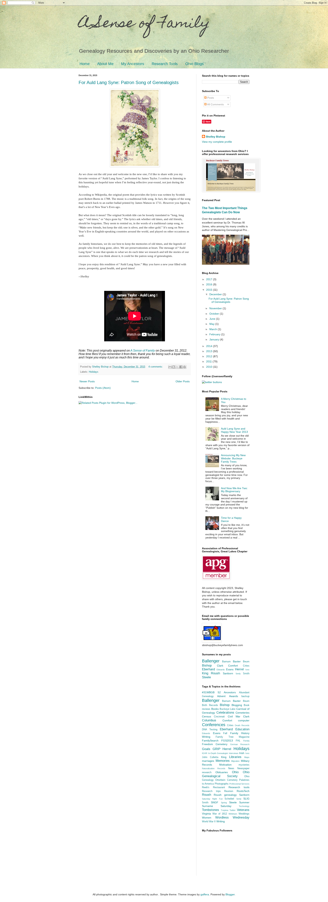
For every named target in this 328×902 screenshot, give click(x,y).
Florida (246, 741)
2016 (209, 284)
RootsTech (243, 791)
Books (215, 708)
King (205, 673)
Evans (229, 669)
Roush (215, 673)
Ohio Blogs (194, 64)
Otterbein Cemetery (226, 780)
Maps (246, 757)
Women (206, 817)
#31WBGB (208, 692)
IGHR (204, 753)
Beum (246, 661)
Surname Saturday (216, 806)
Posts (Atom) (103, 387)
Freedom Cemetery (214, 744)
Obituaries (221, 772)
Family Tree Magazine (232, 737)
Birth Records (210, 705)
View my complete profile (217, 141)
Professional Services (239, 784)
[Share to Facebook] (181, 367)
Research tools (239, 787)
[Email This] (170, 367)
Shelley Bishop (215, 136)
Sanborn (228, 673)
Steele (206, 677)
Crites (246, 665)
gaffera (204, 894)
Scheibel (229, 798)
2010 (209, 366)
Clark (220, 665)
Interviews (233, 753)
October (214, 313)
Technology (244, 806)
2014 (209, 346)
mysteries (244, 764)
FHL (238, 740)
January (214, 339)
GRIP (216, 749)
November (216, 308)
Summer (244, 802)
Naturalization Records (213, 768)
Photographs (222, 783)
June (212, 318)
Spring (224, 802)
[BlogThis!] (174, 367)
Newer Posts (87, 381)
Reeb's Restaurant (213, 787)
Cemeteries (242, 712)
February (215, 334)
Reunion (228, 791)
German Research (239, 744)
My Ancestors (132, 64)
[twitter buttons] (212, 382)
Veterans (243, 810)
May (212, 323)
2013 (209, 351)
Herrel (239, 669)
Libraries (235, 757)
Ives (247, 669)
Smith (246, 673)
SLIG (246, 798)
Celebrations (225, 712)
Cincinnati (219, 716)
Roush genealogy (225, 794)
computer (243, 720)
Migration (235, 761)
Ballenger (210, 661)
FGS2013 (227, 740)
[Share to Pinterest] (184, 367)
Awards (233, 696)
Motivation (225, 764)
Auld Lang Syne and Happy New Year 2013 (234, 430)
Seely (238, 673)
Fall (225, 733)
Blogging (237, 705)
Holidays (93, 372)
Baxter (237, 661)
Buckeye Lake (228, 709)
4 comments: (156, 366)
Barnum (226, 661)
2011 (209, 361)
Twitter (232, 810)
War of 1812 (219, 813)
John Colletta (210, 757)
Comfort (233, 665)
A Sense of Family (144, 24)
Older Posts (183, 381)
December (216, 294)
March (213, 329)
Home (85, 64)
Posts (210, 97)
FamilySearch (210, 740)
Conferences (213, 724)
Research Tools (165, 64)
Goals (206, 749)
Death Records (242, 725)
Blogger (230, 894)
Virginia (206, 813)
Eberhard (208, 669)
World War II (209, 821)
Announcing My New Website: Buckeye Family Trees (233, 458)
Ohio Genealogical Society (225, 774)
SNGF (214, 802)
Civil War (234, 716)
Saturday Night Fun (212, 799)
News (231, 768)
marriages (208, 760)
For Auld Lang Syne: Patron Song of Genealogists (129, 82)
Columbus (209, 720)
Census (206, 716)
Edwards (221, 669)
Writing (220, 821)
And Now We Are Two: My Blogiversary (234, 490)
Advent (221, 696)
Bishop (207, 665)
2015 (209, 289)
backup (245, 696)
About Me (105, 64)
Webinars (233, 814)
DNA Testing (209, 729)
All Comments (215, 104)
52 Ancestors (227, 692)
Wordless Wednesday (232, 817)
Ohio (235, 772)
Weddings (244, 813)
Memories (223, 761)
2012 (209, 356)
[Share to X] (177, 367)
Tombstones (210, 810)
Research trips (211, 791)
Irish (241, 753)
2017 (209, 279)
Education (242, 729)
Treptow (224, 810)
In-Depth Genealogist (218, 753)
